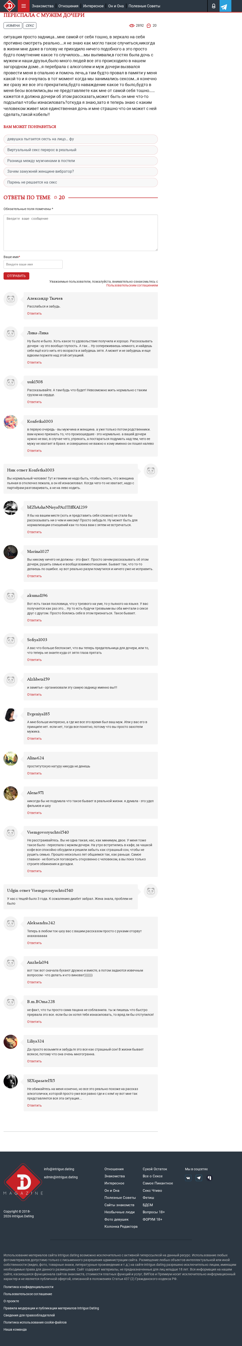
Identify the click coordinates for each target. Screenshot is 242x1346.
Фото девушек (116, 1219)
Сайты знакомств (119, 1205)
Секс (30, 25)
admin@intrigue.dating (61, 1177)
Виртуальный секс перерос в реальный (41, 150)
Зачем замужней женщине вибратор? (40, 171)
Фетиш (148, 1198)
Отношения (68, 6)
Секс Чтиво (152, 1190)
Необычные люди (119, 1212)
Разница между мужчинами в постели (41, 160)
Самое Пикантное (158, 1183)
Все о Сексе (153, 1176)
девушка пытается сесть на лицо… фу (40, 139)
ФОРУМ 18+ (152, 1219)
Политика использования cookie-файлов (35, 1322)
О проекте (11, 1301)
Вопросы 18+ (154, 1212)
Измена (13, 25)
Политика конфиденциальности (28, 1287)
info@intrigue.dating (59, 1169)
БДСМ (148, 1205)
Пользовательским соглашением (132, 285)
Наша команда (15, 1329)
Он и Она (116, 6)
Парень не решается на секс (32, 182)
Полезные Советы (144, 6)
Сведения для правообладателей (29, 1315)
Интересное (93, 6)
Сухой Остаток (155, 1169)
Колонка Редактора (121, 1226)
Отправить (16, 276)
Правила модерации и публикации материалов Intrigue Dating (51, 1308)
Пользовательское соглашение (28, 1294)
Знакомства (43, 6)
